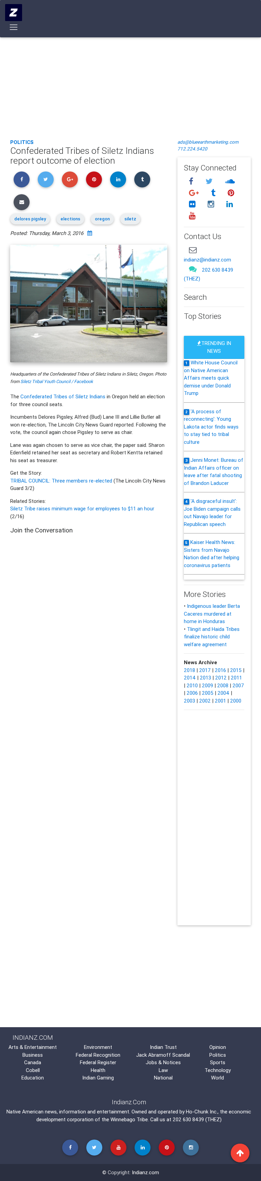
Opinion (217, 1047)
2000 (235, 700)
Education (32, 1077)
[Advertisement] (130, 83)
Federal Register (98, 1062)
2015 (236, 670)
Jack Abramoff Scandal (163, 1055)
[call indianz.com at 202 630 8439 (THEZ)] (192, 269)
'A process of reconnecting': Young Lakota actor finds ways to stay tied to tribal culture (211, 426)
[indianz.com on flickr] (193, 204)
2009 (207, 685)
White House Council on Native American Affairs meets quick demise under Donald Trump (211, 377)
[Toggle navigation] (13, 27)
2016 (220, 670)
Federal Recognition (98, 1055)
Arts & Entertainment (32, 1047)
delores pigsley (30, 219)
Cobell (33, 1070)
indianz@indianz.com (207, 259)
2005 (207, 693)
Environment (98, 1047)
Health (98, 1070)
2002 (205, 700)
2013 (205, 677)
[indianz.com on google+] (194, 192)
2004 (223, 693)
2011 (236, 677)
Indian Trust (163, 1047)
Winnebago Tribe (129, 1119)
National (163, 1077)
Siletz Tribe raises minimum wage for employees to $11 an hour (82, 508)
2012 (221, 677)
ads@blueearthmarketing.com (208, 142)
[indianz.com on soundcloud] (229, 181)
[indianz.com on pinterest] (231, 192)
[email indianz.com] (192, 249)
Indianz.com (145, 1172)
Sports (217, 1062)
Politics (22, 142)
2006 (192, 693)
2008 (222, 685)
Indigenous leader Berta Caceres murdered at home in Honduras (212, 613)
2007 (238, 685)
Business (32, 1055)
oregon (102, 219)
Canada (32, 1062)
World (217, 1077)
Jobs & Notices (163, 1062)
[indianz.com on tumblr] (214, 192)
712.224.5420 (192, 149)
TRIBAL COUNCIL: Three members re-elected (62, 480)
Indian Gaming (98, 1077)
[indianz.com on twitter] (210, 181)
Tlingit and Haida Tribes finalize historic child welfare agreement (212, 637)
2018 (189, 670)
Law (163, 1070)
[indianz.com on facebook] (192, 181)
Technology (218, 1070)
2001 (220, 700)
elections (70, 219)
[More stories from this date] (89, 233)
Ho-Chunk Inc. (202, 1111)
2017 (205, 670)
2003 (189, 700)
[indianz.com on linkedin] (229, 204)
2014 (190, 677)
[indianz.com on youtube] (192, 215)
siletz (130, 219)
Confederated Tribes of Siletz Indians (62, 396)
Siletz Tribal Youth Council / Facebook (56, 381)
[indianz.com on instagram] (212, 204)
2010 (192, 685)
